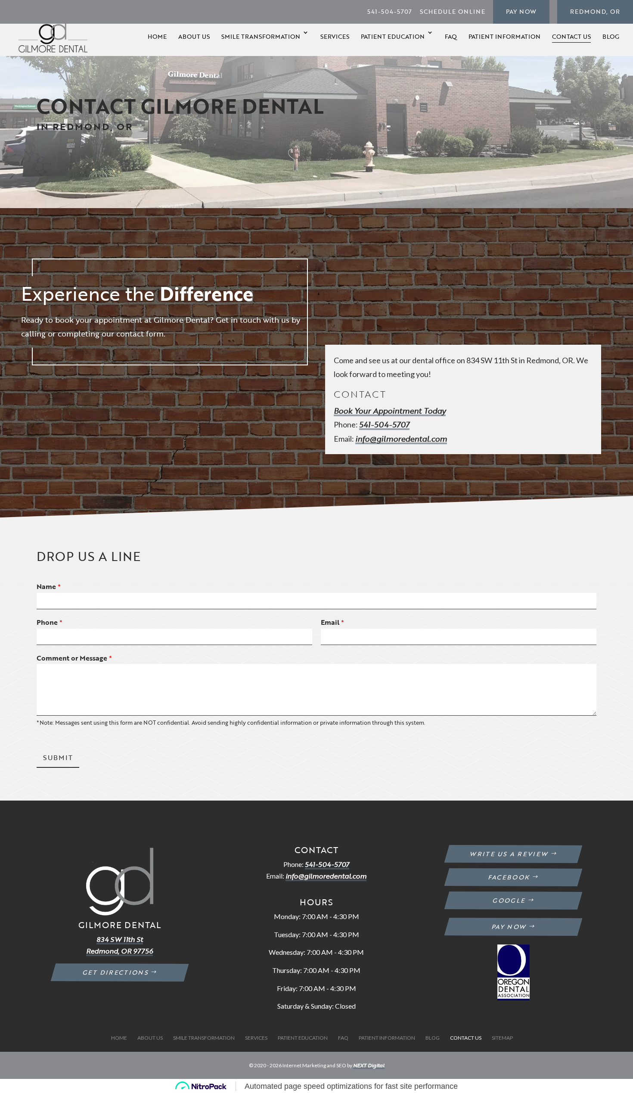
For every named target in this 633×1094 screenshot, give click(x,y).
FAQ (451, 36)
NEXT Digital (369, 1065)
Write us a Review (509, 853)
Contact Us (571, 36)
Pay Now (521, 11)
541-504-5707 (389, 11)
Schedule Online (452, 11)
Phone (49, 622)
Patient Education (393, 36)
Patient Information (504, 36)
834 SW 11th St (119, 939)
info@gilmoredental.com (401, 438)
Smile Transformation (260, 36)
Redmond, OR (595, 11)
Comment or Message (74, 658)
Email (332, 622)
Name (49, 586)
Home (157, 36)
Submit (58, 757)
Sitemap (502, 1038)
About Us (194, 36)
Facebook (509, 877)
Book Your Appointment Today (390, 410)
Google (509, 900)
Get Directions (115, 972)
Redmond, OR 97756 (119, 951)
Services (334, 36)
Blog (610, 36)
